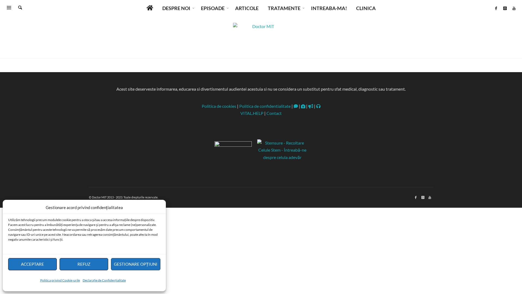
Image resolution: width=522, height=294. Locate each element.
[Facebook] (496, 8)
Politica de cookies (219, 106)
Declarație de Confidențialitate (104, 280)
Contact (274, 113)
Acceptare (32, 264)
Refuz (83, 264)
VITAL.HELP (251, 113)
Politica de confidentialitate (265, 106)
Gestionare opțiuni (135, 264)
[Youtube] (514, 8)
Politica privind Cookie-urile (60, 280)
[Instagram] (505, 8)
